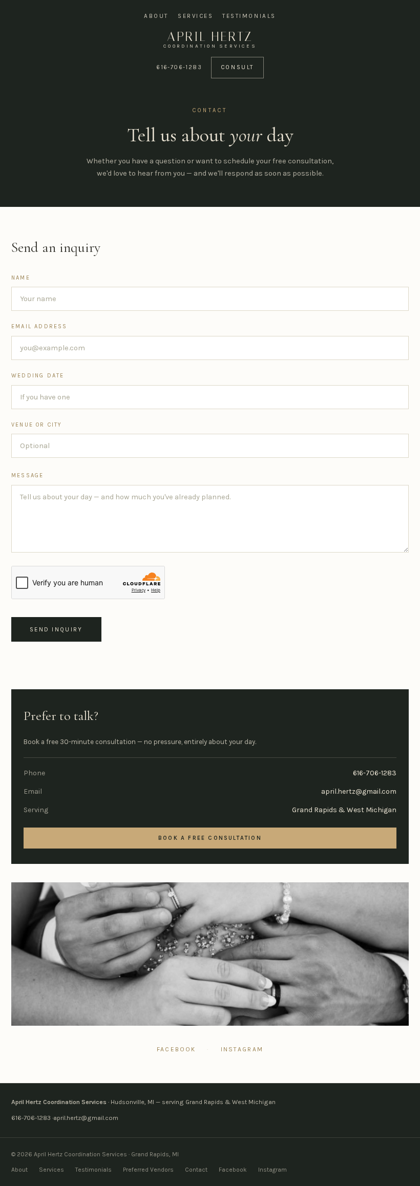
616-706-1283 (179, 67)
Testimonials (249, 15)
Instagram (242, 1049)
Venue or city (36, 424)
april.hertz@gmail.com (358, 791)
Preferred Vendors (148, 1169)
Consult (237, 67)
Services (195, 15)
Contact (196, 1169)
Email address (39, 326)
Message (27, 475)
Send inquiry (56, 629)
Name (20, 277)
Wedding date (37, 375)
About (156, 15)
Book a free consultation (210, 838)
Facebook (176, 1049)
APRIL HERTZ (210, 39)
